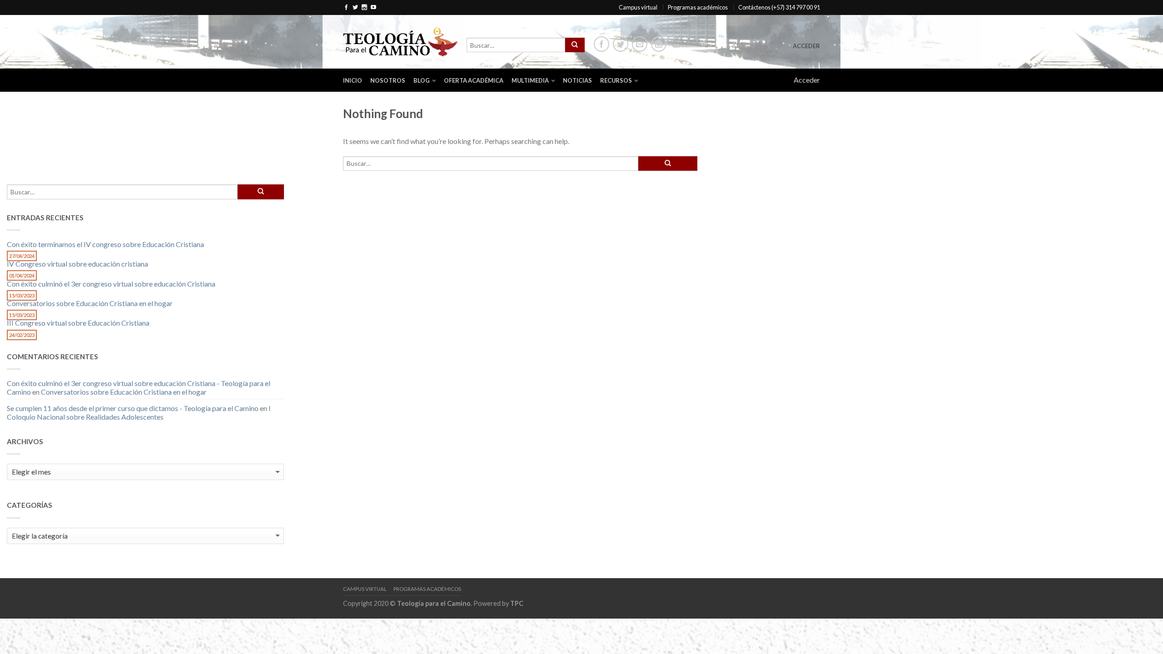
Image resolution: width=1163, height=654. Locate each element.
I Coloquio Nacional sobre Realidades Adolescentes (139, 412)
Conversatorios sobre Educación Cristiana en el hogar (90, 303)
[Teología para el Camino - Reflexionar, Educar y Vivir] (400, 41)
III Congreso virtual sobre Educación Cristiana (78, 322)
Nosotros (387, 80)
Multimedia (530, 80)
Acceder (806, 46)
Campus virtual (638, 7)
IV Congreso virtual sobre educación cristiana (77, 263)
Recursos (616, 80)
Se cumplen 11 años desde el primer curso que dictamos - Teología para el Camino (132, 408)
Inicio (352, 80)
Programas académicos (698, 7)
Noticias (577, 80)
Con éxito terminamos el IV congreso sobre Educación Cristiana (105, 244)
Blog (421, 80)
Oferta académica (473, 80)
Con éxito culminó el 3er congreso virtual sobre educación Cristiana (111, 283)
